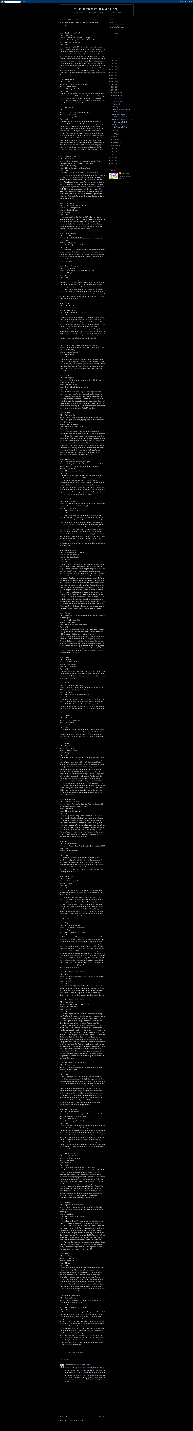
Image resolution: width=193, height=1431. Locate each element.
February (116, 142)
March (115, 139)
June (114, 131)
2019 (113, 81)
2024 (113, 67)
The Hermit (126, 173)
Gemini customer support (90, 1375)
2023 (113, 69)
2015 (113, 149)
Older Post (102, 1416)
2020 (113, 78)
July (114, 107)
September (116, 101)
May (114, 134)
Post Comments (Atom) (76, 1420)
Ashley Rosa (69, 1364)
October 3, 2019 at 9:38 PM (83, 1364)
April (114, 136)
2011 (113, 160)
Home (83, 1416)
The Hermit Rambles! (96, 9)
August (115, 104)
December (116, 92)
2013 (113, 155)
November (116, 95)
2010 (113, 163)
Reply (67, 1381)
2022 (113, 72)
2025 (113, 64)
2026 (113, 61)
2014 (113, 152)
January (116, 145)
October (116, 98)
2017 (113, 87)
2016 (113, 90)
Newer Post (63, 1416)
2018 (113, 84)
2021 (113, 75)
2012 (113, 158)
